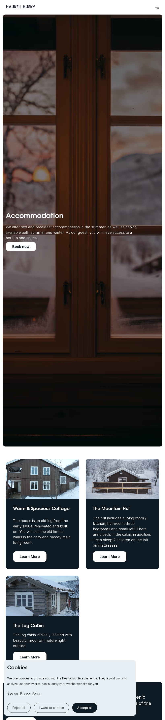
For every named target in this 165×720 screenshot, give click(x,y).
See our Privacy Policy (24, 693)
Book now (21, 246)
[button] (157, 7)
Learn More (30, 556)
